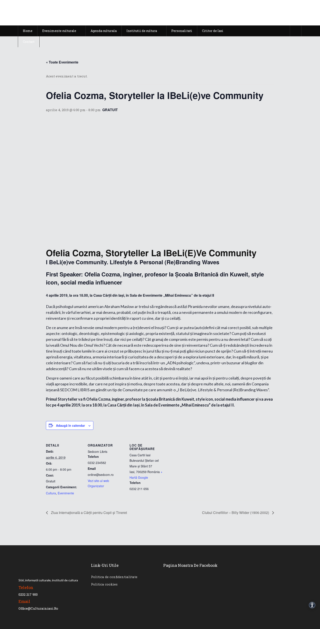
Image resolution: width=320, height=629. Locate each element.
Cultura (51, 493)
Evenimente (66, 493)
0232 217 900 (28, 594)
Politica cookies (104, 584)
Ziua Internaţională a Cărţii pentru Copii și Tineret (88, 512)
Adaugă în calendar (70, 425)
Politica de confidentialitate (114, 577)
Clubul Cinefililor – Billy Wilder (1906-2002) (236, 512)
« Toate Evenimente (62, 62)
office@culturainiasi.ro (38, 608)
